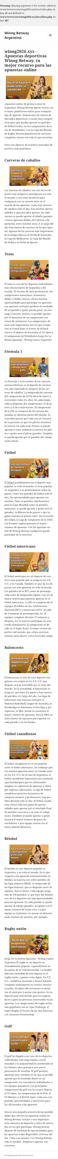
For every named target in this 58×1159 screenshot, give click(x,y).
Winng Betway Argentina (16, 35)
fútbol (10, 482)
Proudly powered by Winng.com (18, 1155)
